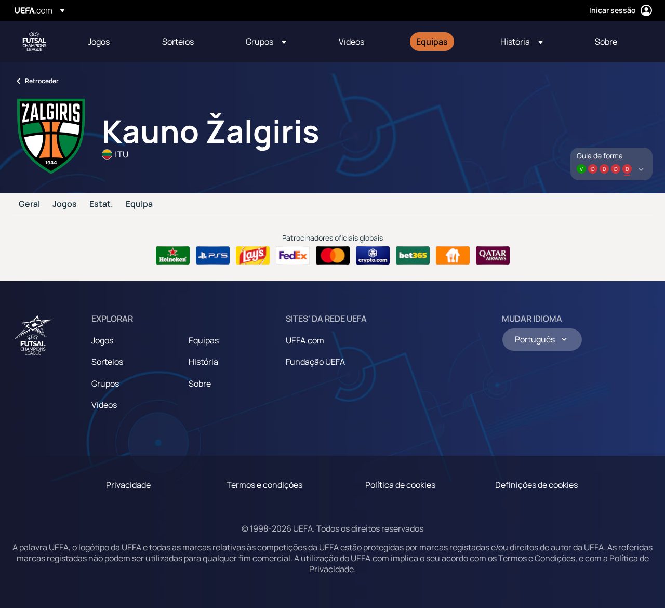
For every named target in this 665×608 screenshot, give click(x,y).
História (203, 361)
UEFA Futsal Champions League (34, 41)
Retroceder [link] (42, 80)
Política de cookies (400, 485)
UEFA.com (305, 340)
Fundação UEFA (315, 361)
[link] (98, 41)
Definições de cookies (536, 485)
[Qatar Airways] (493, 255)
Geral (29, 204)
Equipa (139, 204)
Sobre (200, 383)
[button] (266, 41)
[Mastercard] (333, 255)
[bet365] (413, 255)
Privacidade (128, 485)
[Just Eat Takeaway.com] (453, 255)
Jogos (64, 204)
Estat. (101, 204)
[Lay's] (253, 255)
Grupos (105, 383)
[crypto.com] (373, 255)
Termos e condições (264, 485)
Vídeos (104, 405)
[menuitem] (112, 41)
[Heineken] (173, 255)
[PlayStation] (213, 255)
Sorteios (107, 361)
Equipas (204, 340)
